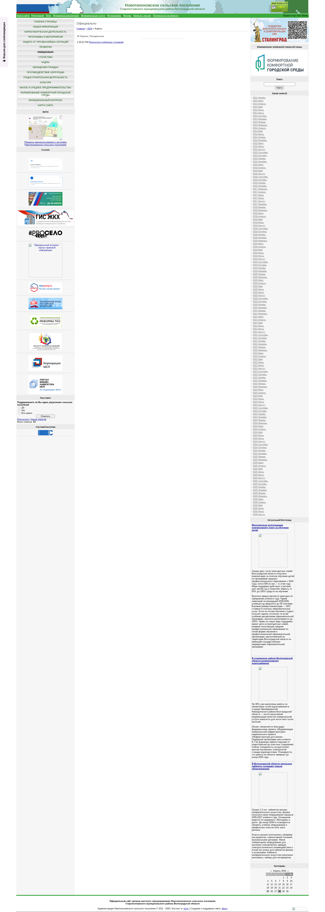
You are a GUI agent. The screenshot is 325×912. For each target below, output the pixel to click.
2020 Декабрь (260, 307)
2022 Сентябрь (260, 371)
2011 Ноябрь (259, 97)
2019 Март (258, 243)
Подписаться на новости (165, 15)
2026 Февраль (260, 496)
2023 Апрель (259, 393)
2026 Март (258, 499)
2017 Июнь (258, 195)
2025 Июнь (258, 472)
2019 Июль (258, 256)
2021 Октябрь (260, 338)
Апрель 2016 (279, 871)
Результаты (23, 419)
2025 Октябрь (260, 484)
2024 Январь (259, 420)
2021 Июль (258, 329)
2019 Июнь (258, 253)
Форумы (127, 15)
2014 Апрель (259, 128)
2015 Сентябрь (260, 152)
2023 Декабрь (260, 417)
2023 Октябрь (260, 411)
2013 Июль (258, 113)
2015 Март (258, 143)
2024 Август (259, 441)
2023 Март (258, 389)
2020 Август (259, 295)
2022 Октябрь (260, 374)
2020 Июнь (258, 289)
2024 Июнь (258, 435)
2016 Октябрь (260, 180)
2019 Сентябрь (260, 262)
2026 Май (258, 505)
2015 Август (259, 149)
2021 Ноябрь (259, 341)
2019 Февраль (260, 240)
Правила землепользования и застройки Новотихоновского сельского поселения (46, 143)
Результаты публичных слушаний (106, 42)
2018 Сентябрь (260, 228)
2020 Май (258, 286)
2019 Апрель (259, 247)
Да (22, 407)
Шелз (224, 908)
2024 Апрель (259, 429)
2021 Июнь (258, 326)
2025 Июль (258, 475)
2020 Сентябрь (260, 298)
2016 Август (259, 174)
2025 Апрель (259, 466)
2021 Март (258, 316)
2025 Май (258, 469)
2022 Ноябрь (259, 377)
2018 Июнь (258, 222)
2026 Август (259, 514)
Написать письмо (142, 15)
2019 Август (259, 259)
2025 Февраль (260, 459)
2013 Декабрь (260, 119)
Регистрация (37, 15)
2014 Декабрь (260, 140)
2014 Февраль (260, 125)
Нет (23, 410)
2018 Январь (259, 207)
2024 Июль (258, 438)
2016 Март (258, 164)
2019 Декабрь (260, 271)
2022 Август (259, 368)
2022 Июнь (258, 362)
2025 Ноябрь (259, 487)
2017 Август (259, 201)
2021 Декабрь (260, 344)
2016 (89, 28)
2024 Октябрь (260, 447)
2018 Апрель (259, 216)
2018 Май (258, 219)
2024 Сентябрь (260, 444)
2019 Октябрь (260, 265)
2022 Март (258, 353)
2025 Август (259, 478)
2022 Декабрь (260, 380)
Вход (48, 15)
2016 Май (258, 170)
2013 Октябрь (260, 116)
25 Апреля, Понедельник (90, 36)
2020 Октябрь (260, 301)
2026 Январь (259, 493)
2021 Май (258, 323)
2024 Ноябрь (259, 450)
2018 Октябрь (260, 231)
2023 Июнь (258, 399)
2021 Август (259, 332)
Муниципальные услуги (93, 15)
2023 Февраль (260, 386)
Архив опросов (38, 419)
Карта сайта (23, 15)
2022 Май (258, 359)
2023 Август (259, 405)
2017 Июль (258, 198)
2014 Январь (259, 122)
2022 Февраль (260, 350)
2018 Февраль (260, 210)
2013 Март (258, 101)
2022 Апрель (259, 356)
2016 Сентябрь (260, 177)
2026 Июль (258, 511)
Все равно (26, 413)
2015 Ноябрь (259, 158)
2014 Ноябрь (259, 137)
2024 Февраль (260, 423)
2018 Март (258, 213)
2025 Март (258, 462)
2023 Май (258, 396)
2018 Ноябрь (259, 234)
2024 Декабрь (260, 453)
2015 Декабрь (260, 161)
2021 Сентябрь (260, 335)
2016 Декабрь (260, 186)
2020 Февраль (260, 277)
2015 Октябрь (260, 155)
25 (268, 891)
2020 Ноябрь (259, 304)
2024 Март (258, 426)
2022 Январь (259, 347)
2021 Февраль (260, 313)
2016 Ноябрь (259, 183)
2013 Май (258, 107)
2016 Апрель (259, 167)
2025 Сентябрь (260, 481)
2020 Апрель (259, 283)
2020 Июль (258, 292)
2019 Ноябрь (259, 268)
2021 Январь (259, 310)
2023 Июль (258, 402)
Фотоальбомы (114, 15)
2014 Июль (258, 134)
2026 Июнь (258, 508)
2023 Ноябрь (259, 414)
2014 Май (258, 131)
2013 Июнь (258, 110)
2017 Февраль (260, 189)
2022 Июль (258, 365)
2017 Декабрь (260, 204)
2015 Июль (258, 146)
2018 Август (259, 225)
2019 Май (258, 250)
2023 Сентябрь (260, 408)
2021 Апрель (259, 320)
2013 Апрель (259, 104)
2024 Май (258, 432)
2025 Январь (259, 456)
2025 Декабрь (260, 490)
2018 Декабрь (260, 237)
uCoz (186, 908)
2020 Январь (259, 274)
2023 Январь (259, 383)
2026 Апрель (259, 502)
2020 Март (258, 280)
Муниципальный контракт (66, 15)
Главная (81, 28)
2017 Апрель (259, 192)
